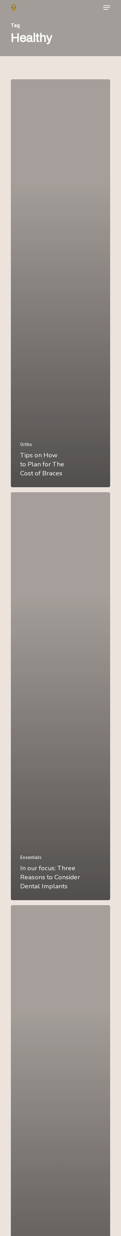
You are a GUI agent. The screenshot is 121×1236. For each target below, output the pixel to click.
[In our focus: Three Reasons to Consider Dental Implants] (60, 696)
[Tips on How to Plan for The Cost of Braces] (60, 283)
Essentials (31, 857)
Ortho (26, 444)
